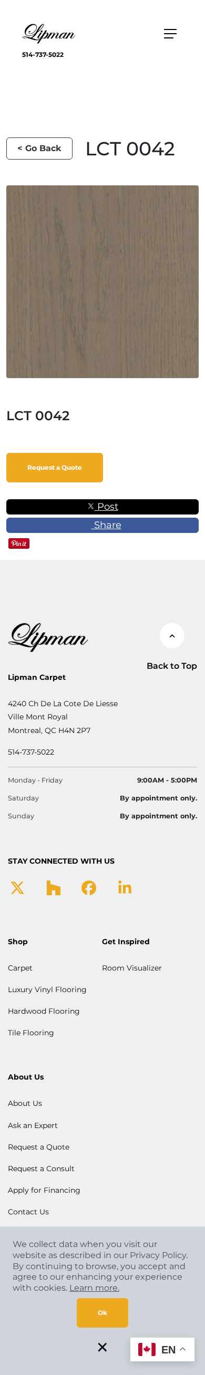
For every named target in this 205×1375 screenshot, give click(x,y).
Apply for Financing (44, 1190)
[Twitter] (17, 887)
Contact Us (28, 1211)
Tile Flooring (31, 1032)
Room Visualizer (132, 968)
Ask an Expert (33, 1125)
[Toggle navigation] (170, 33)
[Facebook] (88, 887)
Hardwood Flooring (44, 1011)
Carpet (20, 968)
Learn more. (94, 1288)
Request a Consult (41, 1168)
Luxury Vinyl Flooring (47, 989)
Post (106, 506)
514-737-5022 (43, 54)
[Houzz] (53, 887)
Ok (102, 1313)
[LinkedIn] (124, 887)
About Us (25, 1103)
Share (106, 525)
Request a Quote (54, 467)
